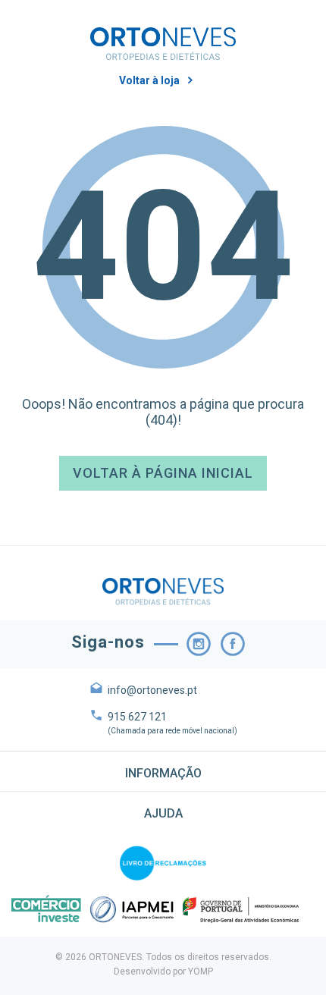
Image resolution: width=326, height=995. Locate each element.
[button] (163, 771)
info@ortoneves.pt (152, 690)
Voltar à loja (149, 80)
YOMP (200, 971)
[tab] (163, 771)
